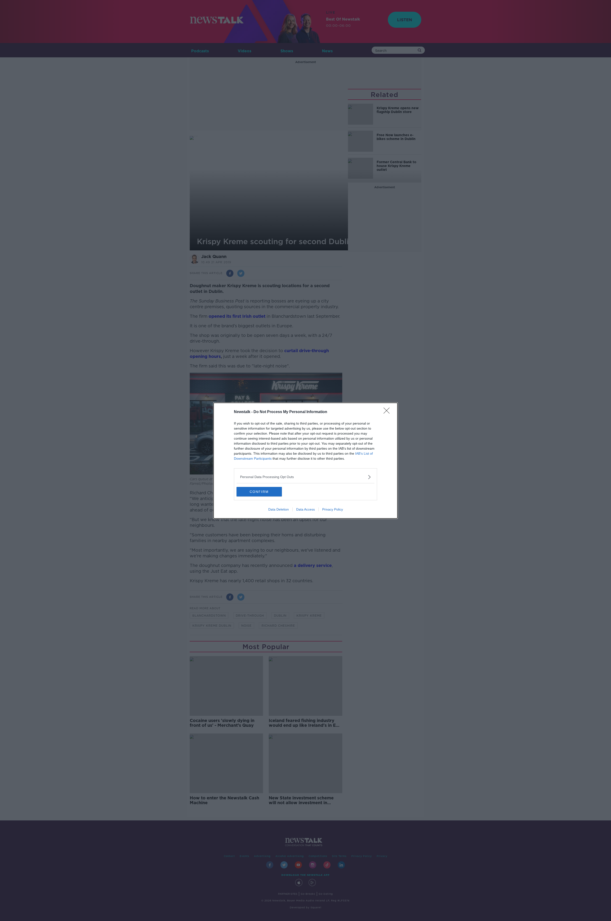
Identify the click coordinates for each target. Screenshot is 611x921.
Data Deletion (278, 509)
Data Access (305, 509)
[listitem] (305, 476)
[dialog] (305, 460)
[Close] (388, 412)
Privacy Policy (332, 509)
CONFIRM (259, 492)
